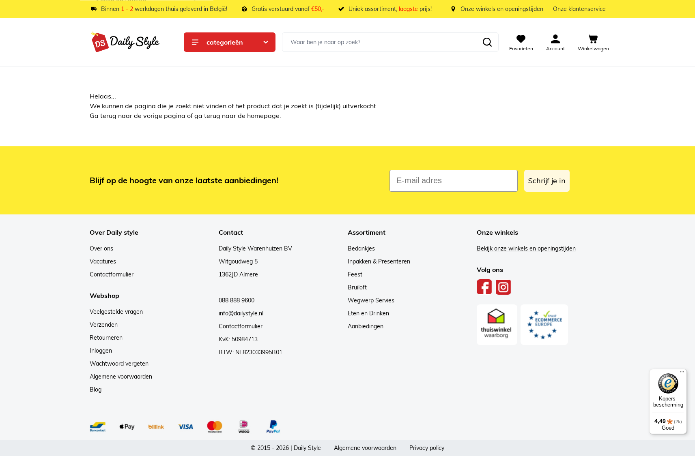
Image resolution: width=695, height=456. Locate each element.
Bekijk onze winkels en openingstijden (526, 248)
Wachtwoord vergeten (119, 363)
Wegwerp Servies (371, 300)
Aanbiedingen (365, 326)
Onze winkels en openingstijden (501, 9)
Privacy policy (426, 448)
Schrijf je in (547, 180)
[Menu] (682, 374)
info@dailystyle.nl (241, 313)
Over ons (101, 248)
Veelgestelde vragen (116, 311)
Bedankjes (361, 248)
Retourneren (106, 337)
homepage (263, 115)
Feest (355, 274)
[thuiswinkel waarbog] (497, 324)
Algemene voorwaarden (121, 376)
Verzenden (104, 324)
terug (109, 115)
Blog (95, 389)
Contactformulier (111, 274)
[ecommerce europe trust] (544, 324)
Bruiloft (357, 287)
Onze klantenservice (579, 9)
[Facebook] (484, 287)
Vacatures (103, 261)
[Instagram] (503, 287)
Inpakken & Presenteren (379, 261)
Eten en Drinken (368, 313)
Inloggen (101, 350)
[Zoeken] (487, 42)
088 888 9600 (236, 300)
